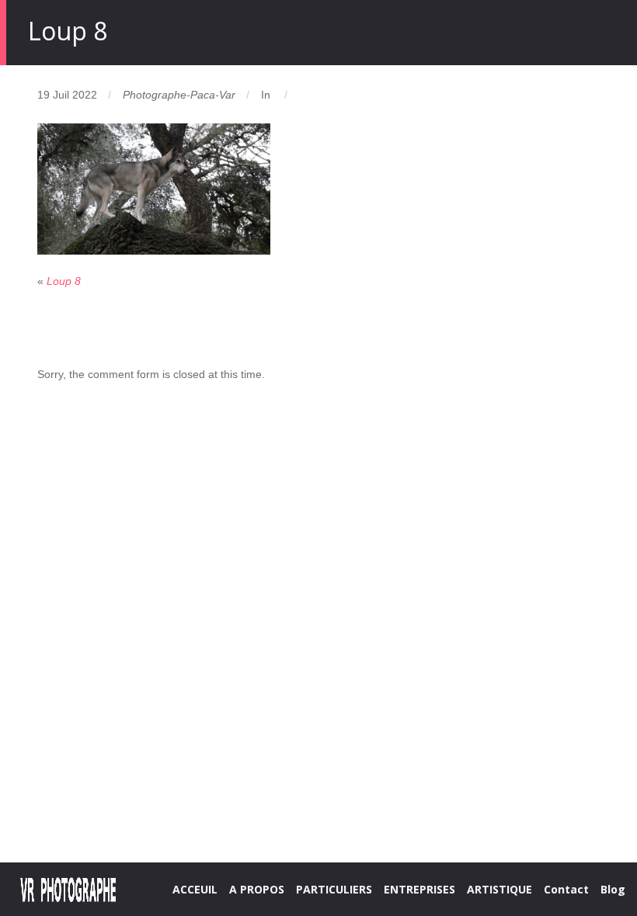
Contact (566, 889)
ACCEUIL (195, 889)
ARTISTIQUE (499, 889)
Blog (612, 889)
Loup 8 (64, 281)
